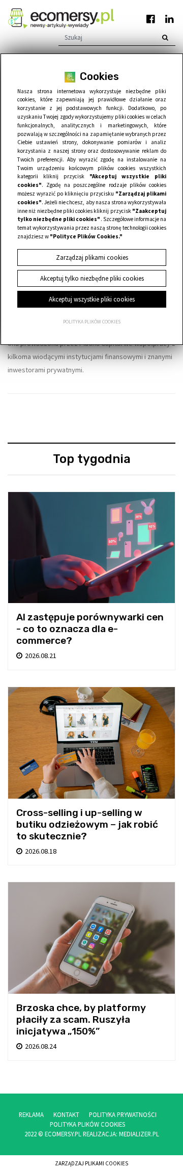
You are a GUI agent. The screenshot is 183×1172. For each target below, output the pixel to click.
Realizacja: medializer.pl (121, 1134)
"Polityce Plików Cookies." (86, 236)
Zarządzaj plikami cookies (91, 1163)
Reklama (31, 1114)
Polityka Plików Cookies (87, 1124)
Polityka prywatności (123, 1114)
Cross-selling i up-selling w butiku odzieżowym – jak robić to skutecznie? (87, 824)
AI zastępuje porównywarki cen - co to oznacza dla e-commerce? (90, 628)
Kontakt (66, 1114)
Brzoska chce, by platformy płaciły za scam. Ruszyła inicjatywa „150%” (81, 1019)
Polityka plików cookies (91, 322)
